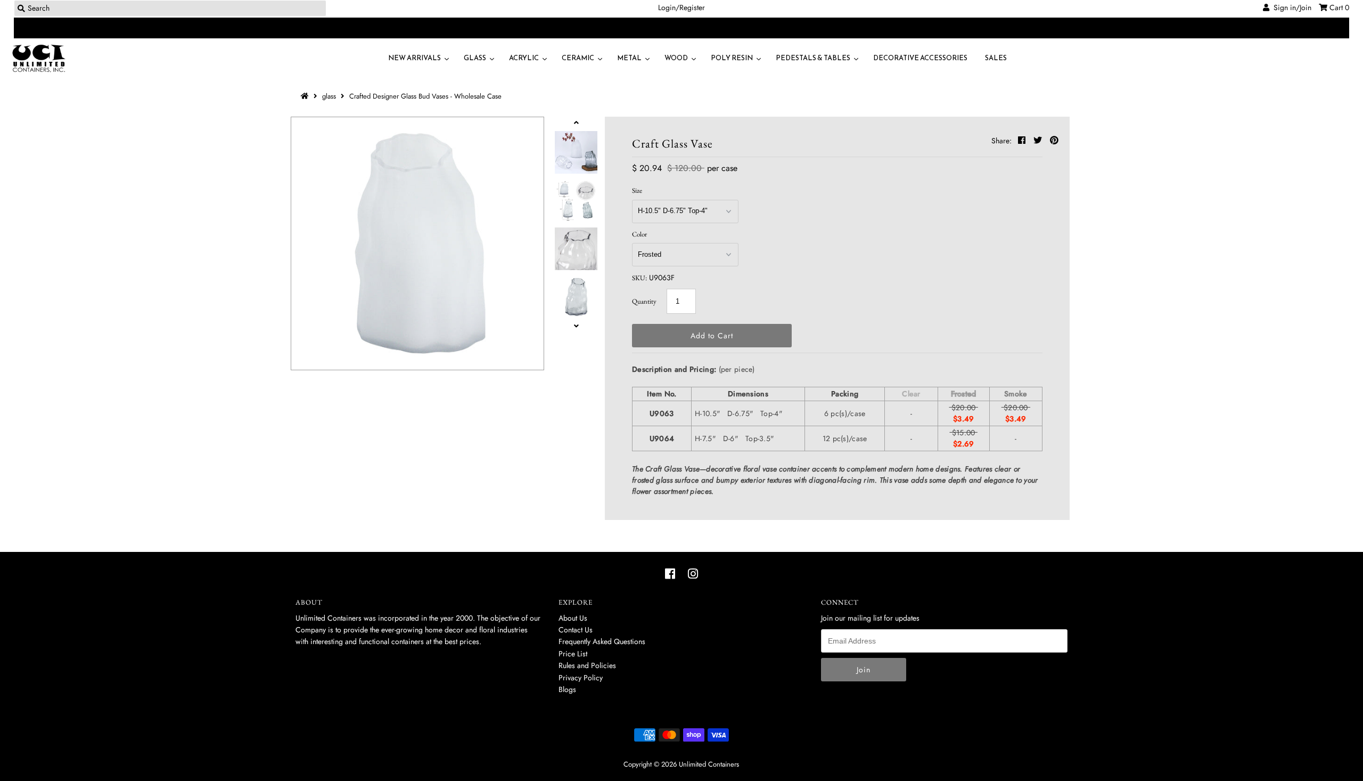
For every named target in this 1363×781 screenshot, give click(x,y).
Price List (573, 653)
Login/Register (681, 7)
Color (639, 234)
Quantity (644, 301)
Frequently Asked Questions (602, 641)
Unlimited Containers (709, 764)
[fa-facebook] (670, 574)
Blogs (567, 689)
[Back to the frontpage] (306, 96)
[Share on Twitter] (1039, 140)
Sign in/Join (1290, 7)
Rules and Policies (587, 665)
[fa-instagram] (693, 574)
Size (637, 190)
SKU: (639, 277)
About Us (573, 618)
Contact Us (576, 629)
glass (329, 96)
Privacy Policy (581, 677)
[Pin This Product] (1054, 140)
